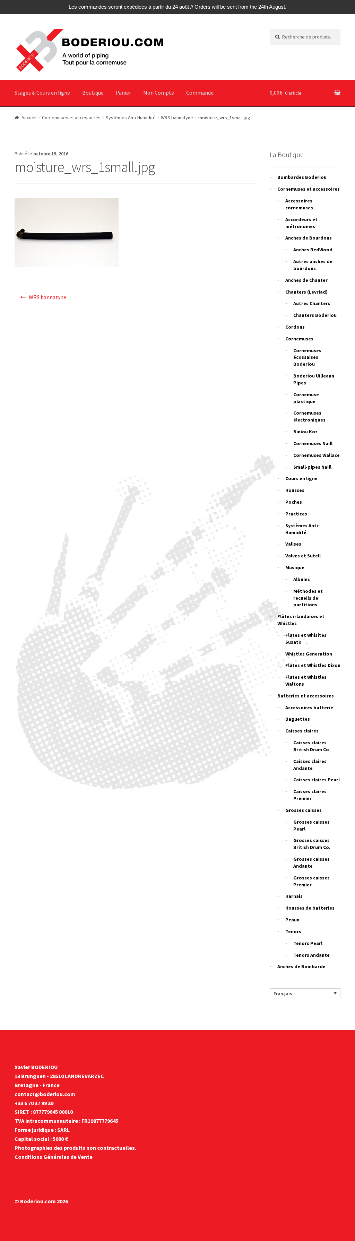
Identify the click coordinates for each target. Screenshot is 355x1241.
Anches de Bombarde (301, 966)
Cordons (295, 327)
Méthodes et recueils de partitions (308, 598)
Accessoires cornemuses (299, 204)
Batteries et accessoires (305, 696)
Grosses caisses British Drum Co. (311, 843)
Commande (200, 92)
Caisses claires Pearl (316, 779)
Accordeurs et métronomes (301, 222)
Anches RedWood (312, 249)
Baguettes (297, 719)
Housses (294, 490)
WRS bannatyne (177, 117)
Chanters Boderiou (315, 315)
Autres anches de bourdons (312, 264)
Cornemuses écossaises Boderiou (307, 357)
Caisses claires (302, 731)
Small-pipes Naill (312, 467)
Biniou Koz (305, 431)
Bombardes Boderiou (302, 177)
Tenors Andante (311, 955)
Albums (301, 579)
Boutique (93, 92)
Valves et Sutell (303, 556)
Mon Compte (158, 92)
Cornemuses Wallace (316, 455)
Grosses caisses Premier (311, 881)
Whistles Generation (308, 654)
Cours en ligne (301, 478)
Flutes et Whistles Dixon (312, 665)
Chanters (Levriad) (306, 292)
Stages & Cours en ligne (42, 92)
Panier (123, 92)
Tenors (293, 931)
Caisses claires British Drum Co (311, 746)
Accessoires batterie (309, 707)
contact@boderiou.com (45, 1094)
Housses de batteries (310, 908)
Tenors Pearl (307, 943)
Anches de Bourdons (308, 238)
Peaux (292, 920)
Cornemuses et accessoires (71, 117)
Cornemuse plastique (306, 398)
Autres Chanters (311, 303)
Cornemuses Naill (312, 443)
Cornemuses (299, 339)
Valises (293, 544)
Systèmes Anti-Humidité (131, 117)
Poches (293, 502)
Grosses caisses (303, 810)
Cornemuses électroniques (309, 416)
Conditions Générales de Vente (54, 1156)
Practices (296, 514)
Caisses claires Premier (310, 794)
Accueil (28, 117)
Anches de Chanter (306, 280)
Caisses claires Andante (310, 764)
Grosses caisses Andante (311, 862)
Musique (294, 567)
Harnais (294, 896)
